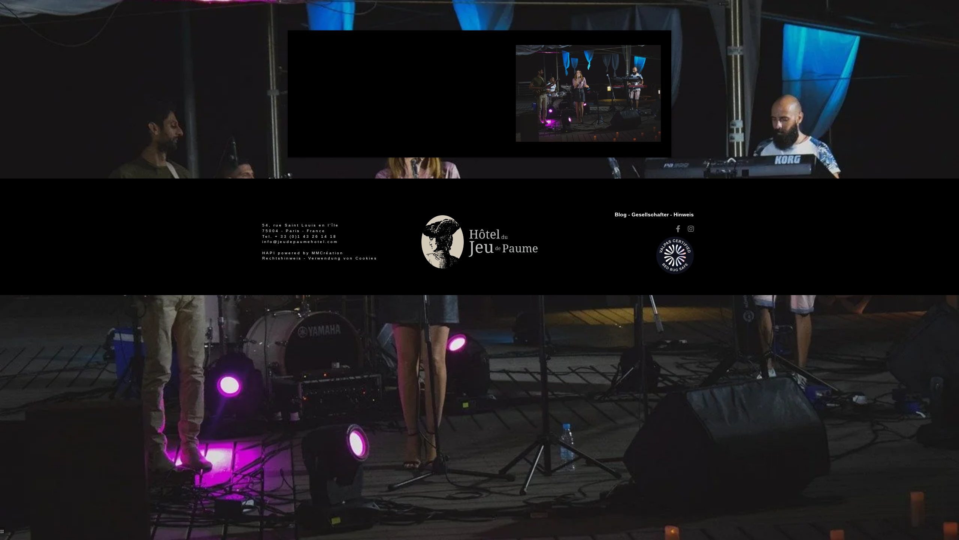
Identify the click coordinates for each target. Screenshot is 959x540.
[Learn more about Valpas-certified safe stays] (675, 255)
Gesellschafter (650, 215)
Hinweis (684, 215)
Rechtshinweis (282, 258)
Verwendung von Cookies (342, 258)
